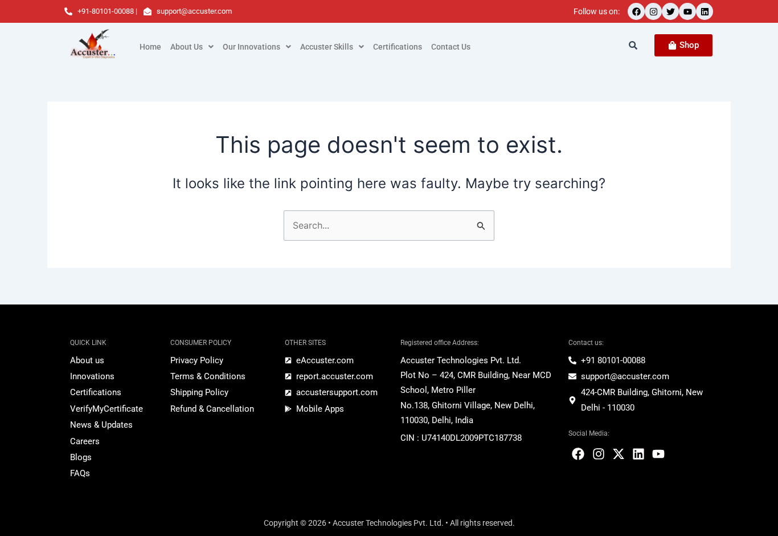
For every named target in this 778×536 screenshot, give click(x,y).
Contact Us (450, 46)
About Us (186, 46)
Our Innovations (251, 46)
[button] (192, 46)
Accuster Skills (326, 46)
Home (150, 46)
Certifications (397, 46)
